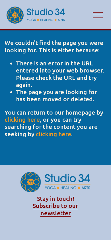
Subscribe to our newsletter (55, 209)
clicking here (22, 119)
